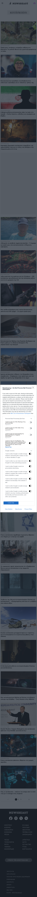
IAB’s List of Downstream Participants (20, 413)
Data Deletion (8, 509)
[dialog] (18, 448)
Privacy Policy (28, 509)
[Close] (33, 388)
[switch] (30, 422)
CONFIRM (11, 503)
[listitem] (18, 418)
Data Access (18, 509)
